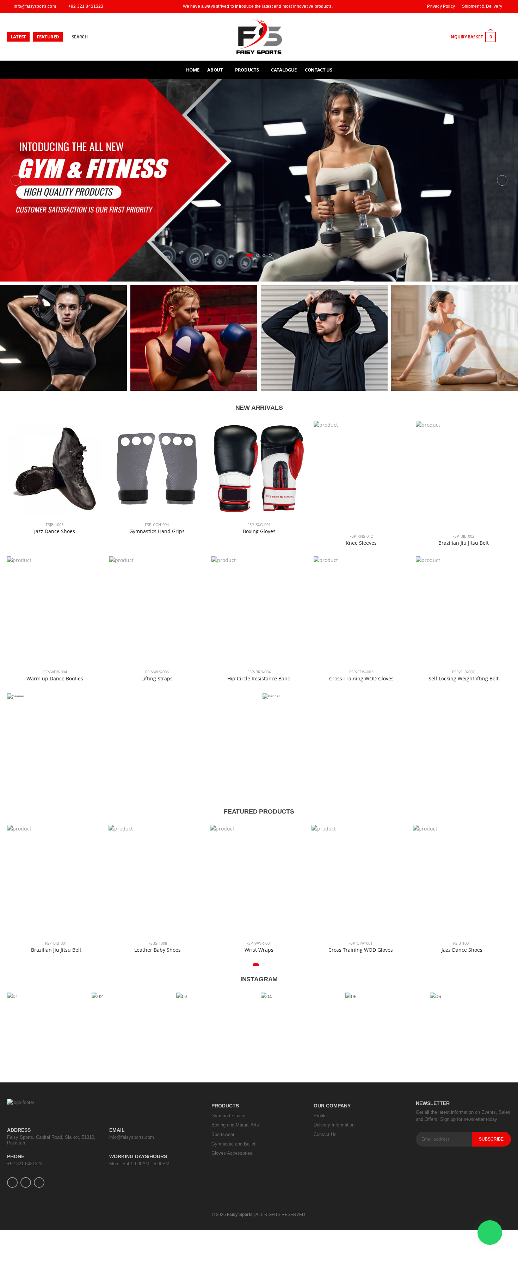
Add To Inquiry (54, 507)
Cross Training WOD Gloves (361, 678)
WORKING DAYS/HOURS (138, 1156)
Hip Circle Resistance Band (259, 678)
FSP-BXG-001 (259, 524)
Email (117, 1130)
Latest (18, 36)
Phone (15, 1156)
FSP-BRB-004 (259, 671)
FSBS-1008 (96, 943)
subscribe (491, 1139)
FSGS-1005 (502, 943)
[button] (248, 255)
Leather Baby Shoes (96, 949)
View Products (63, 345)
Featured (48, 36)
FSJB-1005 (54, 524)
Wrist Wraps (197, 949)
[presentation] (16, 180)
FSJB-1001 (400, 943)
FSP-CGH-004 (157, 524)
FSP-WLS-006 (157, 671)
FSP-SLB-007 (463, 671)
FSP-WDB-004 (54, 671)
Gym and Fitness (229, 1115)
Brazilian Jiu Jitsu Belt (463, 542)
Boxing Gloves (259, 530)
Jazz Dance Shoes (54, 530)
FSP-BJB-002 (463, 536)
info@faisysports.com (131, 1137)
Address (19, 1130)
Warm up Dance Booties (54, 678)
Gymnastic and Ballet (233, 1144)
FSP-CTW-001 (299, 943)
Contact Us (318, 70)
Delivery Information (334, 1125)
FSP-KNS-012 (361, 536)
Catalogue (284, 70)
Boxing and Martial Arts (235, 1125)
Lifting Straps (157, 678)
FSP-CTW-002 (361, 671)
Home (192, 70)
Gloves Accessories (231, 1153)
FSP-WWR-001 (197, 943)
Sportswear (222, 1134)
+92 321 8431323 (24, 1163)
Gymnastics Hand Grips (157, 530)
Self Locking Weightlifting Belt (463, 678)
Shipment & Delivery (482, 6)
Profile (320, 1115)
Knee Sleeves (361, 542)
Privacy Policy (441, 6)
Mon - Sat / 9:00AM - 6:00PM (139, 1163)
